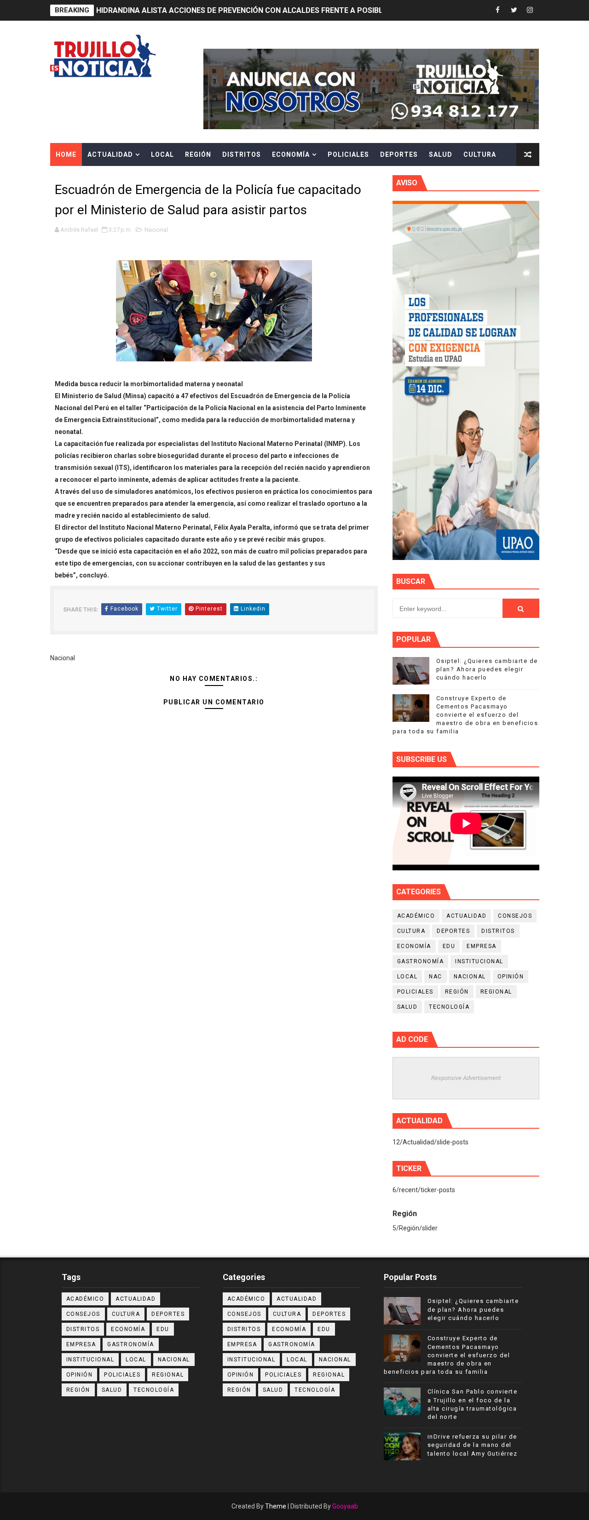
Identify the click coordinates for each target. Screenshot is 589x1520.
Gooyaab (345, 1506)
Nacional (156, 229)
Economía (291, 154)
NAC (435, 976)
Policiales (348, 154)
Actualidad (110, 154)
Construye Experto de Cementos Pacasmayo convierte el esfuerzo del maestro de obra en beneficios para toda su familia (465, 715)
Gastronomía (420, 961)
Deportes (399, 154)
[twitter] (514, 10)
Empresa (482, 946)
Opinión (510, 976)
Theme (275, 1506)
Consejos (515, 916)
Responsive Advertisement (466, 1077)
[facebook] (498, 10)
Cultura (479, 154)
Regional (496, 992)
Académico (416, 916)
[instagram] (530, 10)
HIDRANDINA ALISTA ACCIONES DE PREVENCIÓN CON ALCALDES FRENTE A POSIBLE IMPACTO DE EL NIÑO (279, 10)
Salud (440, 154)
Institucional (479, 961)
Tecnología (449, 1007)
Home (66, 154)
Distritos (241, 154)
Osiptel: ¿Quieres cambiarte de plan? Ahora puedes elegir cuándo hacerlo (487, 669)
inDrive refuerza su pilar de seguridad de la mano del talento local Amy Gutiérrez (472, 1445)
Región (198, 154)
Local (162, 154)
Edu (449, 946)
